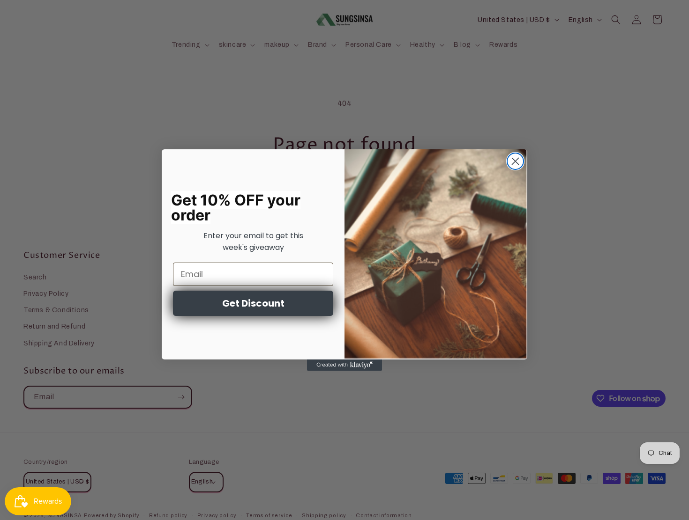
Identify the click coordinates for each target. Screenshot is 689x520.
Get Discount (253, 303)
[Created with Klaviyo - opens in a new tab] (344, 365)
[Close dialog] (515, 161)
